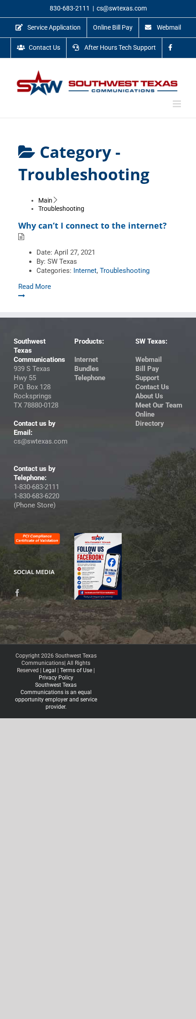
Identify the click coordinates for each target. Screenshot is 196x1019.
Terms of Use (76, 670)
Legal (49, 670)
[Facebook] (17, 592)
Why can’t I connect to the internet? (92, 225)
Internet (85, 271)
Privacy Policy (56, 677)
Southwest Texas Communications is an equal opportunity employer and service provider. (56, 696)
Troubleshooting (125, 271)
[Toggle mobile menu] (177, 104)
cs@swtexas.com (122, 8)
